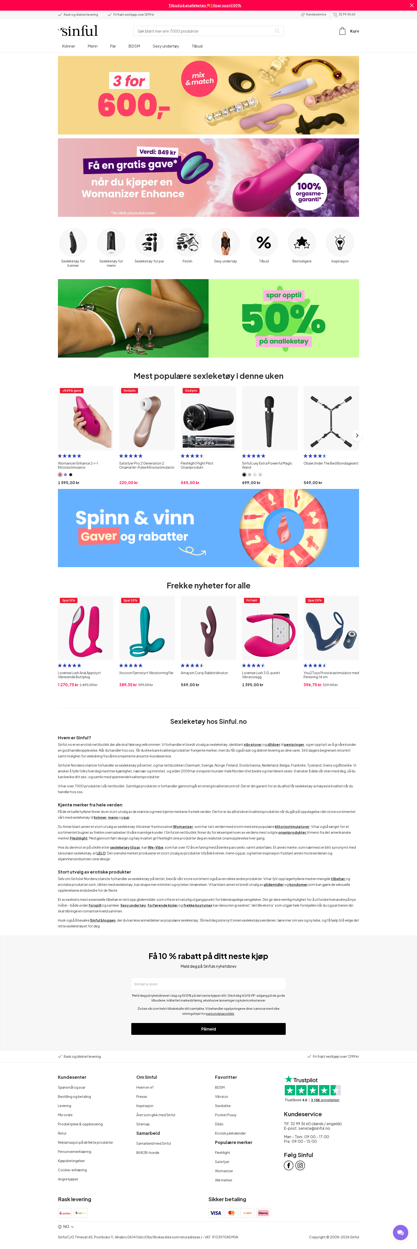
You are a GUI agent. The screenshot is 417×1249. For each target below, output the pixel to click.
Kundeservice (316, 14)
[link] (60, 475)
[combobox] (204, 31)
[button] (412, 5)
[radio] (60, 456)
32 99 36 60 (347, 14)
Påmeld (208, 1028)
